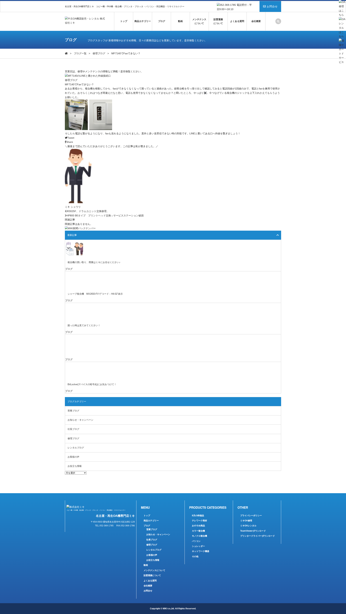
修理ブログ (99, 53)
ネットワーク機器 (200, 551)
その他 (195, 556)
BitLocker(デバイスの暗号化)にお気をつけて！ (92, 384)
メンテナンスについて (199, 21)
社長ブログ (73, 429)
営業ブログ (73, 410)
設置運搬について (218, 21)
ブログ (161, 21)
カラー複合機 (198, 531)
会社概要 (256, 21)
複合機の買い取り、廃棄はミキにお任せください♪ (94, 262)
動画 (180, 21)
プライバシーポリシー (251, 515)
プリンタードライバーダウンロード (257, 536)
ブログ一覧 (80, 53)
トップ (123, 21)
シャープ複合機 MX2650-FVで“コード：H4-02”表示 (95, 293)
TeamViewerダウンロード (253, 531)
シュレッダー (198, 546)
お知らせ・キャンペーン (80, 420)
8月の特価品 (198, 515)
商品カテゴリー (142, 21)
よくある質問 (237, 21)
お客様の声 (73, 456)
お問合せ (272, 6)
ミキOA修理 (246, 520)
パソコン (196, 541)
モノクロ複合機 (199, 536)
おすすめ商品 (198, 525)
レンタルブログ (76, 447)
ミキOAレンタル (248, 525)
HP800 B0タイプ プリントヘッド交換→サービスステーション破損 (105, 215)
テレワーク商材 (199, 520)
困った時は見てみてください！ (84, 325)
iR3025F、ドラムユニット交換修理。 (87, 211)
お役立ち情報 (75, 466)
